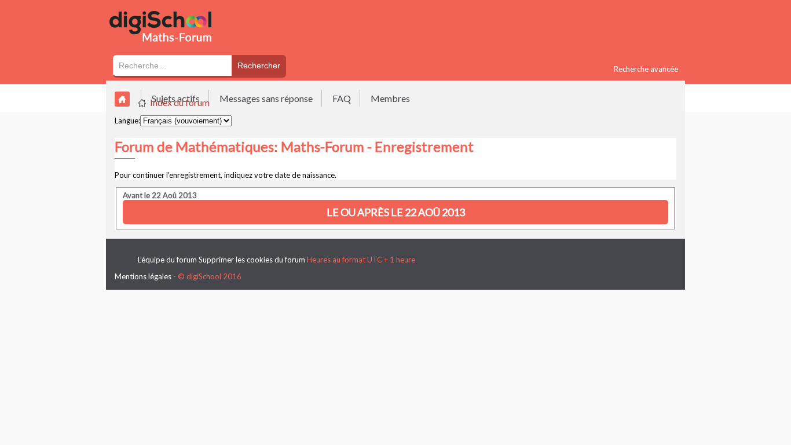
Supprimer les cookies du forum (252, 259)
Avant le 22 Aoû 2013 (160, 195)
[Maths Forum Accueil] (168, 47)
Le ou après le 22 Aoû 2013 (396, 212)
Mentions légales (143, 276)
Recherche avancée (646, 69)
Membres (390, 98)
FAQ (341, 98)
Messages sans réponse (266, 98)
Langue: (127, 120)
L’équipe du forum (167, 259)
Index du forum (180, 102)
